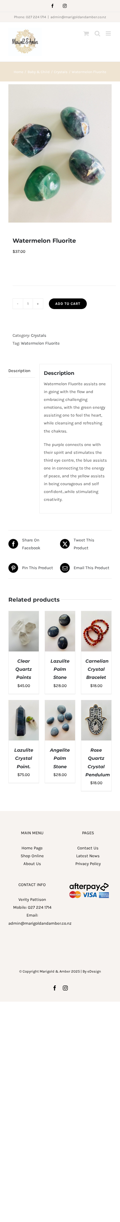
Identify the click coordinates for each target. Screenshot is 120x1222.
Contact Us (88, 848)
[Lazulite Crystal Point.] (24, 704)
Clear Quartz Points (23, 669)
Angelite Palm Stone (60, 758)
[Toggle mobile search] (97, 33)
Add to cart (67, 304)
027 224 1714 (39, 907)
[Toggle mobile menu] (109, 33)
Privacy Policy (88, 863)
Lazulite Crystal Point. (23, 758)
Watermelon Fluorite (40, 343)
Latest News (88, 855)
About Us (32, 863)
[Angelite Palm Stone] (60, 704)
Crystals (38, 335)
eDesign (94, 971)
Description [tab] (19, 370)
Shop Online (32, 855)
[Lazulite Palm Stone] (60, 615)
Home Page (32, 848)
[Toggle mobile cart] (86, 33)
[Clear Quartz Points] (24, 615)
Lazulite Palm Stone (60, 669)
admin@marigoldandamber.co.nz (78, 17)
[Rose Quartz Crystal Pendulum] (96, 704)
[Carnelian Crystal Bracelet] (96, 615)
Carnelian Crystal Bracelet (97, 669)
